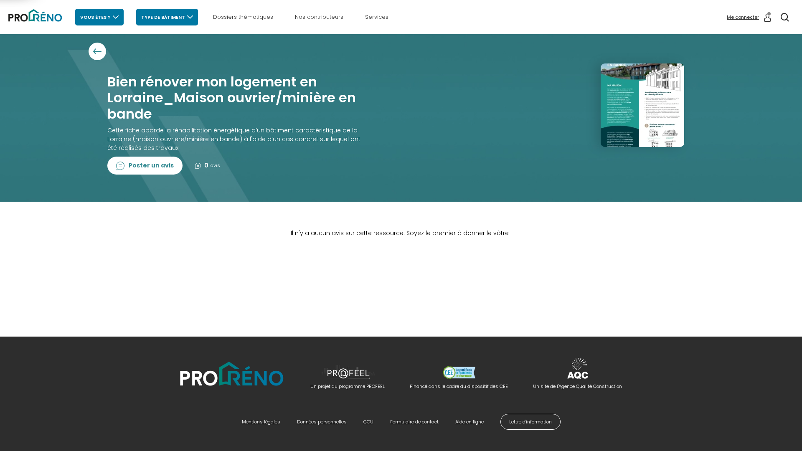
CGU (368, 421)
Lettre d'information (530, 421)
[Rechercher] (785, 17)
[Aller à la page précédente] (97, 51)
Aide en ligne (469, 421)
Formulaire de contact (414, 421)
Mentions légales (261, 421)
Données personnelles (322, 421)
